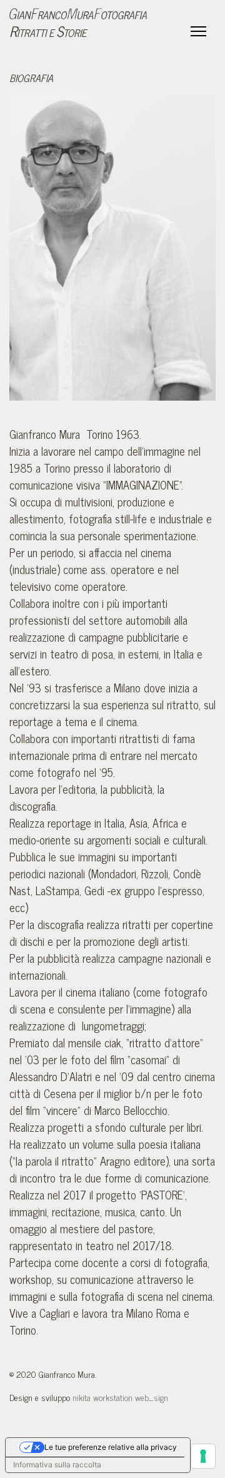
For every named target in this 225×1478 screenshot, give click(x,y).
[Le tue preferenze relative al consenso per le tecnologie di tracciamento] (203, 1456)
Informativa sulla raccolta (57, 1464)
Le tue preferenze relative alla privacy (110, 1447)
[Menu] (198, 31)
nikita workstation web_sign (120, 1397)
